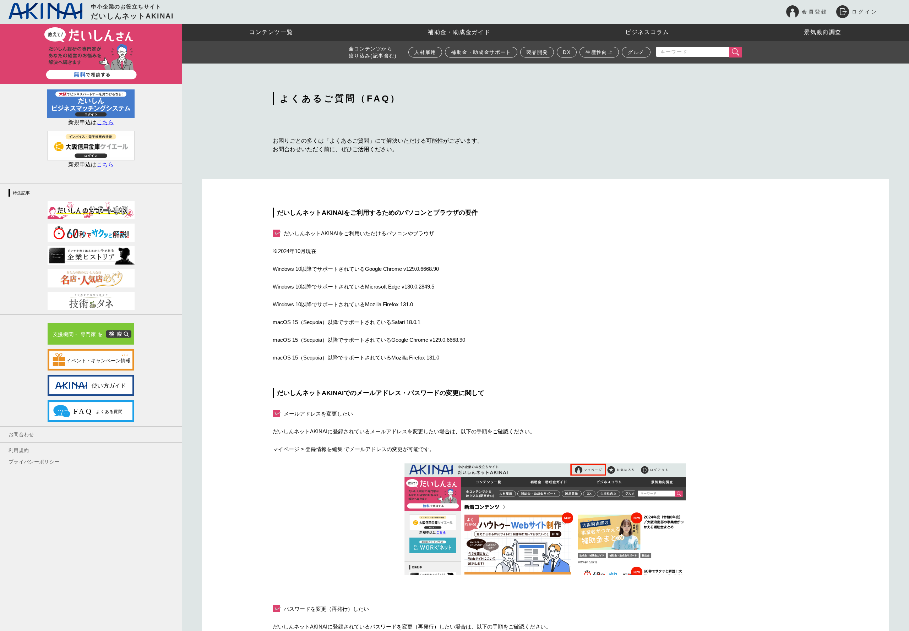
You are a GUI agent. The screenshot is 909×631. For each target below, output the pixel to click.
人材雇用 (425, 52)
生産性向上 (599, 52)
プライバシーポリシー (34, 462)
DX (567, 52)
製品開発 (537, 52)
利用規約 (19, 450)
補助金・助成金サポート (481, 52)
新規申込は (91, 122)
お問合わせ (21, 434)
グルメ (636, 52)
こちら (105, 164)
